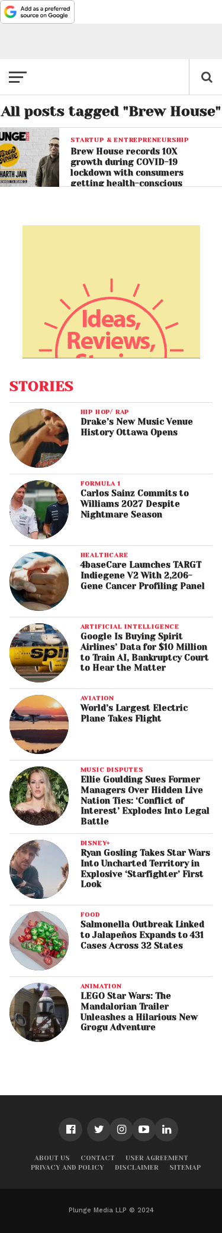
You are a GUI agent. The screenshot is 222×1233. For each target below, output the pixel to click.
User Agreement (157, 1158)
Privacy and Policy (67, 1167)
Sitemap (185, 1167)
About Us (52, 1158)
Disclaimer (137, 1167)
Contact (98, 1158)
